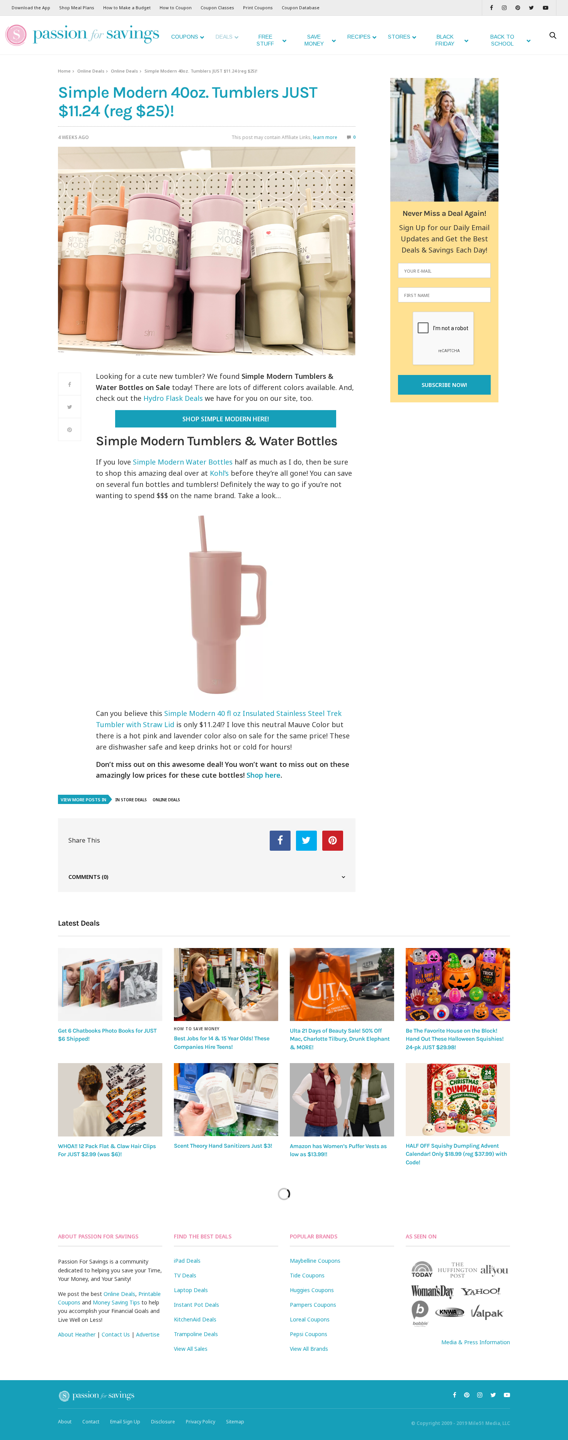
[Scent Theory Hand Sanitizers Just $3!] (226, 1099)
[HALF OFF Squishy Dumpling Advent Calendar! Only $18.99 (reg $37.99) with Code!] (458, 1099)
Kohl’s (219, 473)
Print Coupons (258, 7)
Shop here (264, 775)
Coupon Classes (217, 7)
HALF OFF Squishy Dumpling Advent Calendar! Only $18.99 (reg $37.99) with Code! (456, 1154)
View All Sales (190, 1348)
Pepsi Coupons (308, 1334)
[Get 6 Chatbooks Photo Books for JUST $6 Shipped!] (110, 984)
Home (64, 71)
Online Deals (90, 71)
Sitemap (235, 1421)
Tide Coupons (307, 1275)
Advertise (148, 1334)
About (64, 1421)
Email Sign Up (125, 1421)
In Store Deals (131, 799)
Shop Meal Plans (76, 7)
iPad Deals (187, 1260)
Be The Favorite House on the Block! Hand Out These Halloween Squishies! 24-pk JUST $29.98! (454, 1039)
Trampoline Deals (196, 1334)
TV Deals (185, 1275)
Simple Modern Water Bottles (183, 461)
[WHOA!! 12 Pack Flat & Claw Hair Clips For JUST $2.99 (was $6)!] (110, 1099)
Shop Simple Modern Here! (225, 419)
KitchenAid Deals (195, 1319)
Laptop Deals (191, 1290)
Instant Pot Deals (196, 1304)
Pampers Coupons (313, 1304)
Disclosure (163, 1421)
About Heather (76, 1334)
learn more (325, 137)
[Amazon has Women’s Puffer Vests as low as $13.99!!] (342, 1099)
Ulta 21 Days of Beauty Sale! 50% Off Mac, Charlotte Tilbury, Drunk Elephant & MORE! (339, 1039)
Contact (90, 1421)
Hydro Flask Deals (173, 398)
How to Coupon (176, 7)
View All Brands (309, 1348)
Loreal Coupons (310, 1319)
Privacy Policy (200, 1421)
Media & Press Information (475, 1342)
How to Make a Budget (127, 7)
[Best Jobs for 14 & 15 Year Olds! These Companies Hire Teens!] (226, 984)
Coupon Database (301, 7)
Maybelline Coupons (315, 1260)
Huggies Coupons (312, 1290)
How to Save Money (196, 1029)
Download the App (31, 7)
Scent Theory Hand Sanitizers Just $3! (223, 1145)
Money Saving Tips (116, 1302)
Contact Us (116, 1334)
